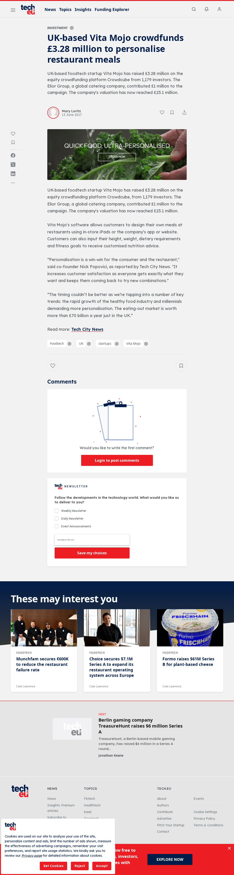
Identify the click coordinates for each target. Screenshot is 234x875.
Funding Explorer (112, 9)
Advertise (164, 818)
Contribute (165, 812)
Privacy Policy (204, 818)
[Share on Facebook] (13, 155)
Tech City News (87, 329)
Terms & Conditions (208, 825)
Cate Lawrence (25, 686)
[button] (117, 154)
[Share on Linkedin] (13, 173)
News (50, 9)
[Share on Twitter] (13, 164)
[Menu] (13, 10)
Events (199, 799)
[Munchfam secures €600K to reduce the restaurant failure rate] (44, 627)
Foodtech (57, 343)
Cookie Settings (205, 812)
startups (104, 343)
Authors (163, 805)
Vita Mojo (133, 343)
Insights (83, 9)
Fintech (89, 799)
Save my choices (92, 552)
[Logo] (30, 9)
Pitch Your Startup (170, 825)
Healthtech (92, 805)
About (161, 799)
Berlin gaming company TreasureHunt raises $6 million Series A (140, 726)
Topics (65, 9)
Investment (57, 28)
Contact (163, 832)
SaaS (88, 812)
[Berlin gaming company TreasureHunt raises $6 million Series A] (72, 729)
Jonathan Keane (110, 755)
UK (81, 343)
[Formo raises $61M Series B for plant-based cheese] (190, 627)
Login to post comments (117, 460)
